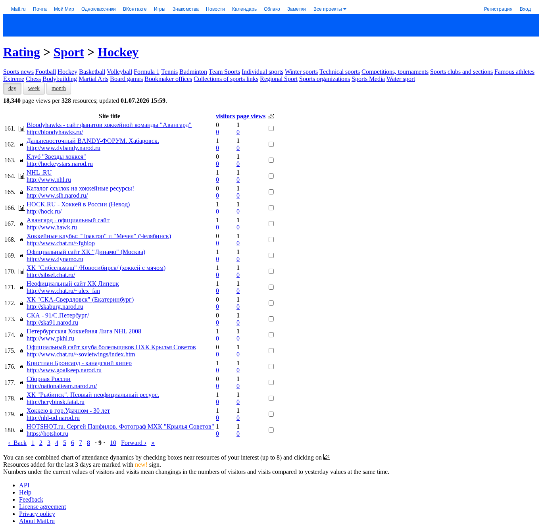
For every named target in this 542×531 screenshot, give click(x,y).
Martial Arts (93, 78)
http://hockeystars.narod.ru (60, 163)
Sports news (18, 71)
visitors (225, 116)
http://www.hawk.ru (52, 227)
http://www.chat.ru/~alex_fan (63, 290)
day (12, 88)
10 (113, 442)
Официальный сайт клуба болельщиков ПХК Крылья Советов (111, 347)
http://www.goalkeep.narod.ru (64, 370)
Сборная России (49, 378)
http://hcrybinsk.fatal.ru (56, 401)
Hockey (118, 52)
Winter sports (301, 71)
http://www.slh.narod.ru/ (57, 195)
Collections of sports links (226, 78)
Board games (126, 78)
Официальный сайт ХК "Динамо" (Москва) (86, 251)
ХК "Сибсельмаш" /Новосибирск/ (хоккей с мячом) (96, 267)
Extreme (13, 78)
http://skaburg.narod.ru (55, 306)
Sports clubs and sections (461, 71)
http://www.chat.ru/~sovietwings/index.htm (81, 354)
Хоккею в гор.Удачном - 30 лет (68, 410)
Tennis (169, 71)
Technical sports (339, 71)
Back (17, 442)
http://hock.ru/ (44, 211)
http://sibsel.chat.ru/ (51, 274)
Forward (133, 442)
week (34, 88)
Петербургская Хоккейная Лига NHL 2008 (84, 331)
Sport (69, 52)
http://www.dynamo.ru (55, 259)
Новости (215, 8)
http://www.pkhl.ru (50, 338)
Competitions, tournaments (395, 71)
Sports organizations (324, 78)
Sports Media (368, 78)
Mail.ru (18, 8)
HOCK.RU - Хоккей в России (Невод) (78, 204)
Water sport (400, 78)
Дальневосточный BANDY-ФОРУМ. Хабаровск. (93, 140)
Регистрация (498, 8)
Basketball (92, 71)
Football (45, 71)
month (59, 88)
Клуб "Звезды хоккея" (56, 156)
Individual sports (262, 71)
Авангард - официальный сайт (68, 220)
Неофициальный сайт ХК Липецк (73, 283)
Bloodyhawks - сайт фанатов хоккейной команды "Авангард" (109, 124)
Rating (21, 52)
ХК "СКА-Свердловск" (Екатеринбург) (80, 299)
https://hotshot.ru (47, 433)
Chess (33, 78)
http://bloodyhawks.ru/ (55, 132)
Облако (272, 8)
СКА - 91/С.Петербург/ (58, 315)
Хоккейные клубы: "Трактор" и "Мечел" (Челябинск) (99, 236)
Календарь (244, 8)
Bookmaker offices (168, 78)
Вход (525, 8)
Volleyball (119, 71)
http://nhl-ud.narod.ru (53, 417)
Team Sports (224, 71)
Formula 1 (147, 71)
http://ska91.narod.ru (52, 322)
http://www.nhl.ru (49, 179)
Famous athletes (514, 71)
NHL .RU (39, 172)
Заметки (296, 8)
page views (250, 116)
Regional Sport (279, 78)
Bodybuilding (59, 78)
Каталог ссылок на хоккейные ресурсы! (80, 188)
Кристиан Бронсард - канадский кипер (79, 363)
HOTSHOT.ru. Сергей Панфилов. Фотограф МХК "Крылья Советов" (120, 426)
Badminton (193, 71)
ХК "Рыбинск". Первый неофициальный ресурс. (93, 394)
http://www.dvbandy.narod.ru (63, 147)
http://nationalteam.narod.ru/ (62, 386)
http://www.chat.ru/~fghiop (61, 243)
